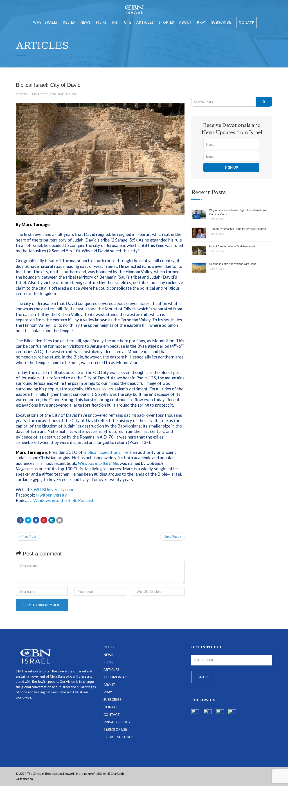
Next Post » (172, 536)
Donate (246, 22)
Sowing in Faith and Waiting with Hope (232, 264)
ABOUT (185, 22)
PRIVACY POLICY (117, 722)
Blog (72, 94)
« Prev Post (27, 536)
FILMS (101, 22)
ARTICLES (145, 22)
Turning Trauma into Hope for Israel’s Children (237, 229)
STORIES (166, 22)
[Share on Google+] (36, 520)
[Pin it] (43, 520)
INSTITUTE (121, 22)
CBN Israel (58, 94)
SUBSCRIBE (221, 22)
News (85, 22)
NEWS (108, 655)
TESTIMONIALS (116, 677)
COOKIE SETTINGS (118, 737)
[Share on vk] (51, 520)
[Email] (59, 520)
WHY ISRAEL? (45, 22)
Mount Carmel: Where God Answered (232, 246)
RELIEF (69, 22)
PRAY (201, 22)
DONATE (111, 707)
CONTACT (112, 714)
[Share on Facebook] (20, 520)
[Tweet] (28, 520)
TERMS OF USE (115, 729)
